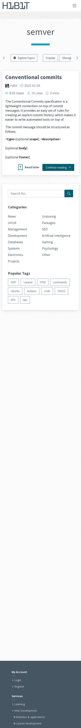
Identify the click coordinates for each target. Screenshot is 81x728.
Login (17, 680)
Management (17, 229)
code (47, 291)
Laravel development (28, 723)
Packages (48, 223)
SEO (45, 229)
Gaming (47, 242)
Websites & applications (30, 717)
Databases (15, 242)
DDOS (61, 291)
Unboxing (49, 216)
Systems (14, 248)
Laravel (28, 282)
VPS (13, 300)
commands (60, 282)
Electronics (15, 255)
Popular (50, 58)
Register (19, 686)
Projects (13, 261)
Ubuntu (15, 291)
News (12, 216)
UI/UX (12, 223)
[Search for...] (68, 193)
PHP (13, 282)
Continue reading (56, 167)
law (25, 300)
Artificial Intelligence (56, 236)
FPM (43, 282)
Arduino (32, 291)
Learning (19, 704)
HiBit (13, 85)
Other (46, 255)
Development (17, 236)
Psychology (50, 248)
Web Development (25, 710)
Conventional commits (33, 77)
